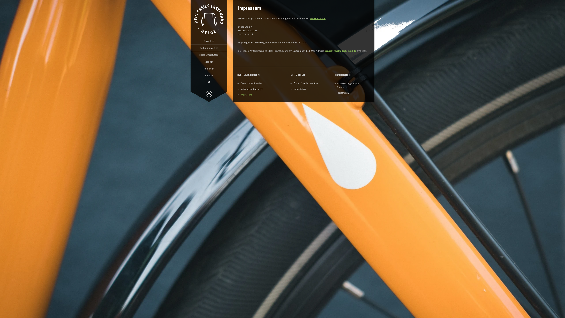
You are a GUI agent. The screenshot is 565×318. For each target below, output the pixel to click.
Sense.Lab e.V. (318, 18)
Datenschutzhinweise (251, 83)
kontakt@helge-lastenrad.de (340, 50)
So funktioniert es (209, 47)
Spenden (209, 61)
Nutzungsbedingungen (251, 88)
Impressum (246, 94)
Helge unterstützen (208, 54)
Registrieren (343, 92)
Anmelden (209, 68)
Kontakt (209, 75)
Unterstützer (300, 88)
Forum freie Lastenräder (306, 83)
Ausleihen (209, 40)
